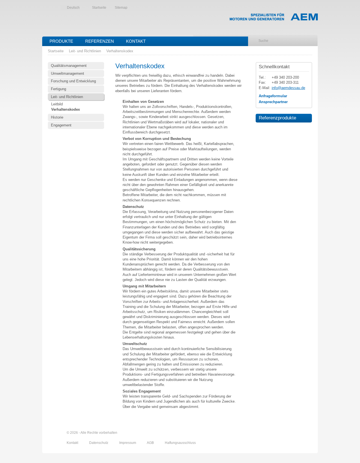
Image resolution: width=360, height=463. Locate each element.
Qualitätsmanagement (69, 65)
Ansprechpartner (273, 102)
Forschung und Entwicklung (73, 81)
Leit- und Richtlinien (85, 51)
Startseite (99, 8)
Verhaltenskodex (119, 51)
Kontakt (136, 41)
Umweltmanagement (67, 73)
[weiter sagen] (277, 432)
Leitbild (57, 104)
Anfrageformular (273, 96)
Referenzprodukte (276, 118)
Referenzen (99, 41)
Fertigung (58, 89)
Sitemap (121, 8)
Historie (57, 117)
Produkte (61, 41)
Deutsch (73, 8)
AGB (151, 443)
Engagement (61, 125)
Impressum (128, 443)
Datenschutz (99, 443)
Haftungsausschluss (180, 443)
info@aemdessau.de (288, 88)
